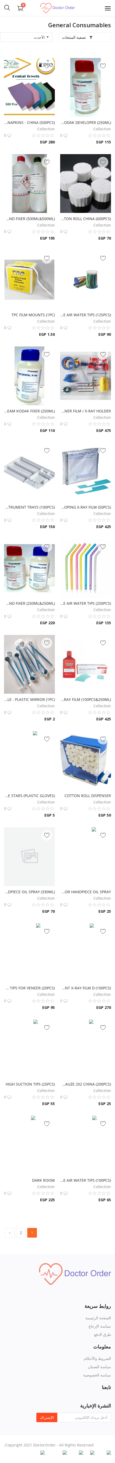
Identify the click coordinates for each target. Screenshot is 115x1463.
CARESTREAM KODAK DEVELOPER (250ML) (85, 122)
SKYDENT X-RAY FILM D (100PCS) (85, 987)
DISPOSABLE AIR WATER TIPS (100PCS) (85, 1180)
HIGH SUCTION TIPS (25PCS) (30, 1084)
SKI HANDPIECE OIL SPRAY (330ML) (29, 891)
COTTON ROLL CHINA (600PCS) (85, 218)
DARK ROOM (43, 1180)
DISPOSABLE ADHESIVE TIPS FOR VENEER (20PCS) (29, 987)
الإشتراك (47, 1417)
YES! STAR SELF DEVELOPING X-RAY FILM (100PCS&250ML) (85, 699)
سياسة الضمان (99, 1366)
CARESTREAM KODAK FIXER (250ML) (29, 410)
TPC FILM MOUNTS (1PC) (33, 314)
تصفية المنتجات (74, 37)
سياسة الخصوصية (97, 1375)
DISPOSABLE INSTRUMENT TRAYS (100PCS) (29, 507)
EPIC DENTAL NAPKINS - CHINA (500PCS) (29, 122)
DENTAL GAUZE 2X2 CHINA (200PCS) (85, 1084)
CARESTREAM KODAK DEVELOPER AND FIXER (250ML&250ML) (29, 603)
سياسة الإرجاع (100, 1326)
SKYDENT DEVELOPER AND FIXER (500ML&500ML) (29, 218)
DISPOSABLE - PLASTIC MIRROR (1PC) (29, 699)
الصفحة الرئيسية (98, 1317)
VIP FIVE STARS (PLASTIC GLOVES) (29, 795)
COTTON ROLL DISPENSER (87, 795)
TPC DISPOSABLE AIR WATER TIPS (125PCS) (85, 314)
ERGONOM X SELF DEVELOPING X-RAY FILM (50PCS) (85, 507)
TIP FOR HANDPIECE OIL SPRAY (85, 891)
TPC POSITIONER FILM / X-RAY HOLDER (85, 410)
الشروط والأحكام (97, 1358)
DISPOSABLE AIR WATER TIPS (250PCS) (85, 603)
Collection (102, 128)
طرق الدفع (102, 1334)
